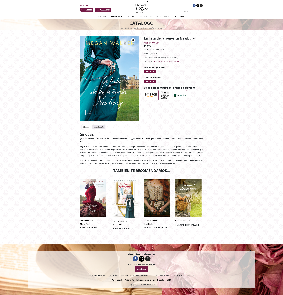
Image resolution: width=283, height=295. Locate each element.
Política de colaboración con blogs (140, 280)
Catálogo (102, 16)
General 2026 (86, 10)
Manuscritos (146, 16)
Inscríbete (141, 269)
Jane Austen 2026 (103, 10)
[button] (133, 40)
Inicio (121, 28)
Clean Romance (159, 61)
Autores (132, 16)
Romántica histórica (132, 28)
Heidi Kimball (149, 224)
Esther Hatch (117, 225)
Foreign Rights (162, 16)
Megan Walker (151, 42)
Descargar (150, 71)
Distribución (179, 16)
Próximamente (117, 16)
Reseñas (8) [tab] (99, 127)
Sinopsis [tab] (86, 127)
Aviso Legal (117, 280)
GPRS (169, 280)
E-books (160, 280)
